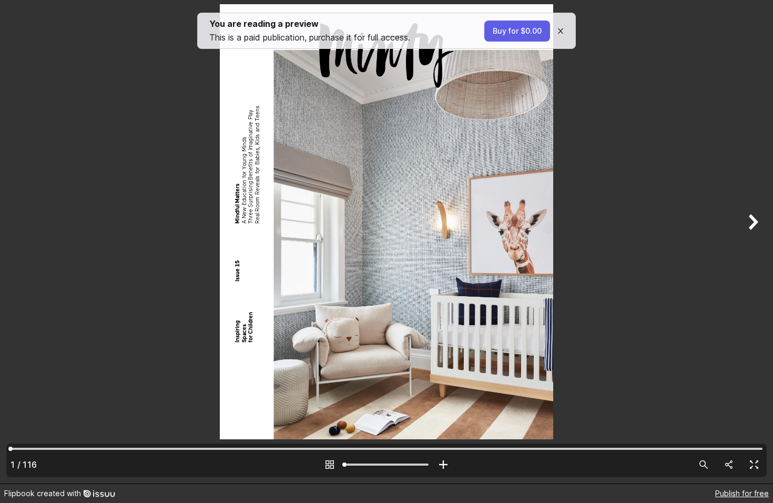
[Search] (703, 464)
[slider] (386, 464)
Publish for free (742, 493)
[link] (517, 31)
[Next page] (752, 242)
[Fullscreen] (754, 464)
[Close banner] (560, 31)
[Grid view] (329, 464)
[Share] (728, 464)
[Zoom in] (443, 464)
